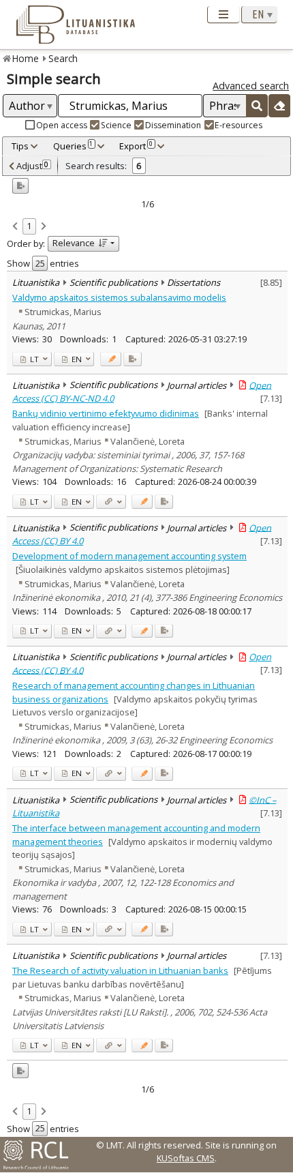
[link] (15, 227)
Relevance (73, 243)
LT (33, 359)
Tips (20, 146)
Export (136, 146)
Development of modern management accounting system (129, 556)
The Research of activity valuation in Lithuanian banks (120, 970)
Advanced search (251, 85)
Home (25, 58)
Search (63, 58)
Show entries (43, 263)
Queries (73, 146)
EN (76, 359)
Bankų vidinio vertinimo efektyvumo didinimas (105, 413)
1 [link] (29, 226)
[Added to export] (132, 359)
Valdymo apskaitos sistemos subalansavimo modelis (119, 297)
